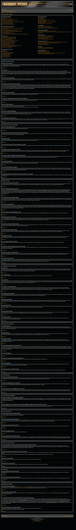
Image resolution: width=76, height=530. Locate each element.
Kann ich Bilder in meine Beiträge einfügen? (8, 52)
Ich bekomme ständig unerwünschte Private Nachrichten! (45, 27)
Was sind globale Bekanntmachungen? (7, 53)
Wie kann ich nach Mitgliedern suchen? (43, 38)
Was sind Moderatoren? (41, 18)
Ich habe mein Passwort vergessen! (7, 22)
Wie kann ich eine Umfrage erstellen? (7, 39)
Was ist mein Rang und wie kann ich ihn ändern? (8, 33)
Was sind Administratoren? (41, 17)
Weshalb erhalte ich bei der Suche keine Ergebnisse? (45, 36)
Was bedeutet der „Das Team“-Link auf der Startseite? (45, 23)
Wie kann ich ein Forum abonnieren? (43, 43)
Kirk (39, 520)
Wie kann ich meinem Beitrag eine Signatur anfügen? (9, 38)
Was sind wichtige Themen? (6, 55)
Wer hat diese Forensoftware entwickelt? (43, 51)
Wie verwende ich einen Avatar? (6, 32)
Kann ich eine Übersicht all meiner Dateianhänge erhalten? (46, 48)
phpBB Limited (52, 151)
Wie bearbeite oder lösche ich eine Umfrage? (8, 41)
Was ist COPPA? (4, 18)
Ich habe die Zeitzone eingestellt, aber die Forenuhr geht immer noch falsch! (12, 29)
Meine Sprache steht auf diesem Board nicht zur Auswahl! (10, 30)
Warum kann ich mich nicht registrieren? (7, 19)
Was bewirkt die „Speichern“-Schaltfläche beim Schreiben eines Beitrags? (12, 45)
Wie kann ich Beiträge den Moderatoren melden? (8, 44)
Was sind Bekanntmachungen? (6, 54)
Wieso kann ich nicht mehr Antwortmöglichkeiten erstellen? (10, 40)
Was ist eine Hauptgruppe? (41, 22)
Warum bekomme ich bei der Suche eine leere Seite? (45, 37)
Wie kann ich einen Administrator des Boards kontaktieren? (46, 53)
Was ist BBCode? (4, 50)
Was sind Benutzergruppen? (42, 19)
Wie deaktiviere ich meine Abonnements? (43, 44)
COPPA (54, 84)
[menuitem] (70, 9)
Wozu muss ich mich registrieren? (6, 17)
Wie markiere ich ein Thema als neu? (7, 47)
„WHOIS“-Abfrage (4, 499)
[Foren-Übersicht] (15, 4)
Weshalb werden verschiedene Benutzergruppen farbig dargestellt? (47, 21)
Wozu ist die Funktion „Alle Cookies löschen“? (8, 24)
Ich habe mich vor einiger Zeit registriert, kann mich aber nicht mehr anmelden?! (12, 21)
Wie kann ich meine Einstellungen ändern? (7, 27)
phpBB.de (58, 151)
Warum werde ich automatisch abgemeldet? (8, 23)
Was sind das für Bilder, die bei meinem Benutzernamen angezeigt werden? (12, 31)
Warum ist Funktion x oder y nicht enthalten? (44, 52)
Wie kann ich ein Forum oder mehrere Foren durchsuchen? (46, 35)
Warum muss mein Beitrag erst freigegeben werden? (9, 46)
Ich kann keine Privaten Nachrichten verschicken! (44, 26)
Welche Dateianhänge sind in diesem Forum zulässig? (45, 47)
